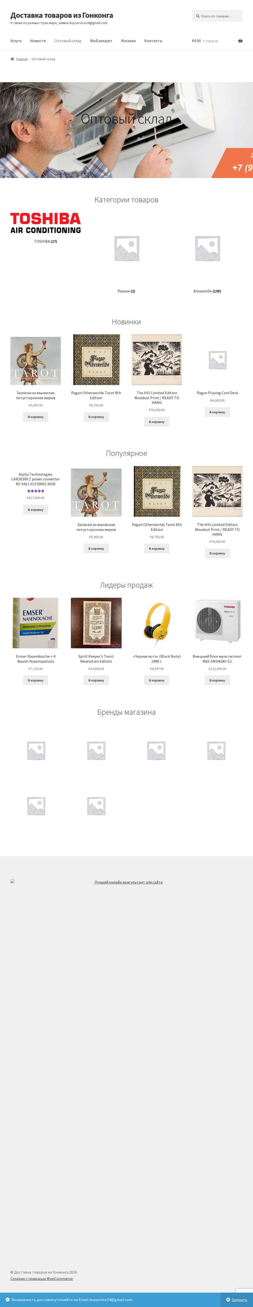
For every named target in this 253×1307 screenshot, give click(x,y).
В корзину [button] (35, 417)
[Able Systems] (96, 805)
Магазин (128, 40)
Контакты (153, 40)
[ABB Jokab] (216, 750)
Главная (22, 59)
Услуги (15, 40)
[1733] (36, 750)
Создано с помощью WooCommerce (41, 1278)
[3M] (96, 750)
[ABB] (156, 750)
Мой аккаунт (101, 40)
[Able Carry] (36, 805)
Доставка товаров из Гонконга (61, 15)
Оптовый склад (68, 40)
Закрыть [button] (239, 1299)
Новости (38, 40)
